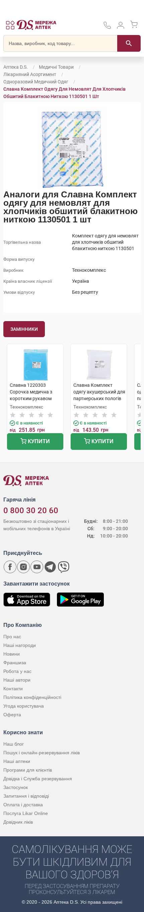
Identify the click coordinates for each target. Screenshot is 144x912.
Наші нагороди (19, 645)
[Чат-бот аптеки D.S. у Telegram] (50, 567)
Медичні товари (56, 67)
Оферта (12, 714)
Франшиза (14, 662)
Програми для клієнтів (27, 770)
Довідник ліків (18, 822)
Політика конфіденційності (32, 697)
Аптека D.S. (15, 67)
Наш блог (13, 744)
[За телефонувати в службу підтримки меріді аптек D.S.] (107, 27)
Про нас (12, 636)
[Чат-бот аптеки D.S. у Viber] (63, 567)
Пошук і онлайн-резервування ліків (41, 752)
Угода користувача (23, 706)
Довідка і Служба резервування (37, 778)
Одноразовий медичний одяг (35, 81)
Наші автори (16, 680)
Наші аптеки (16, 761)
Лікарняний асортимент (29, 74)
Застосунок (15, 787)
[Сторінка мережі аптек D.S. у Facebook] (10, 567)
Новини (11, 654)
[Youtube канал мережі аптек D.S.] (37, 567)
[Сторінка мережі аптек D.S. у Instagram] (23, 567)
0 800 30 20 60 (30, 510)
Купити (38, 441)
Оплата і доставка (23, 804)
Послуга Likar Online (25, 813)
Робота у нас (17, 671)
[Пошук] (129, 43)
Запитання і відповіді (26, 796)
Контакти (13, 688)
